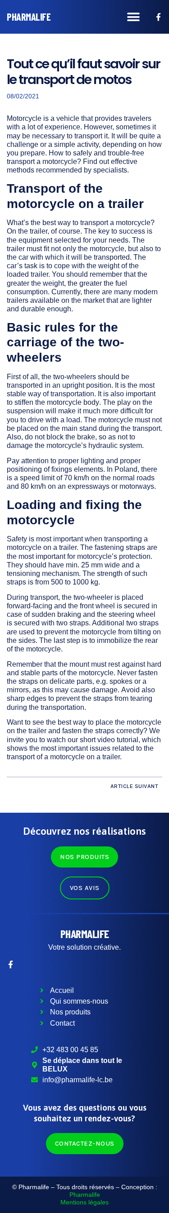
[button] (133, 17)
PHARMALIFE (28, 16)
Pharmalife (84, 933)
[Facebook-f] (158, 17)
